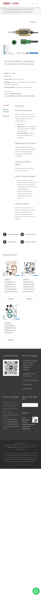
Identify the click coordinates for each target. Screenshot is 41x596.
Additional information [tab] (6, 111)
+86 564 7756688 (12, 419)
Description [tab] (6, 105)
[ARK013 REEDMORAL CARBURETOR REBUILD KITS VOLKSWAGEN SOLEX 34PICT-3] (11, 268)
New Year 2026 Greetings (30, 380)
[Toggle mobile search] (33, 4)
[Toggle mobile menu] (37, 4)
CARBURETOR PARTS (15, 94)
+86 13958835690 (12, 422)
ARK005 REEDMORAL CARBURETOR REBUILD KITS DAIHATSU (10, 328)
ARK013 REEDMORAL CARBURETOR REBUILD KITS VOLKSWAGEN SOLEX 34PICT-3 (11, 285)
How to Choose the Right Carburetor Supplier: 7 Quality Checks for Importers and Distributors (30, 365)
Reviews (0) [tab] (6, 116)
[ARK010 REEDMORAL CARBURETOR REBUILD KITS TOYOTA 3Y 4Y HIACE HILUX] (30, 268)
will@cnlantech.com (12, 424)
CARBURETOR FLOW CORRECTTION (28, 375)
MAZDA (32, 96)
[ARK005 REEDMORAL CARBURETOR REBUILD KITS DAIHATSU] (11, 312)
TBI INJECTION (27, 389)
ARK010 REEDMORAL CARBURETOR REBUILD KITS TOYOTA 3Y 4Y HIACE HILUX (29, 285)
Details (12, 299)
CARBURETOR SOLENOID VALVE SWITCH (18, 96)
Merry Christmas (27, 384)
